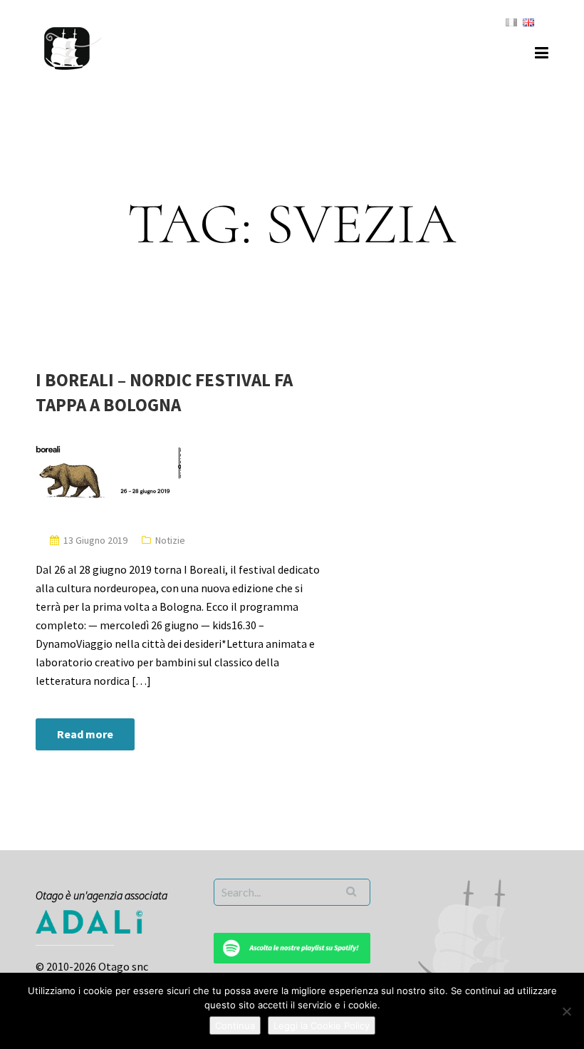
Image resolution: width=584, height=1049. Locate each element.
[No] (566, 1011)
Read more (85, 734)
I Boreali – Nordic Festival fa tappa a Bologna (164, 392)
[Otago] (73, 46)
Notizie (170, 540)
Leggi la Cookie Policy (321, 1025)
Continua (235, 1025)
